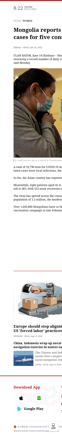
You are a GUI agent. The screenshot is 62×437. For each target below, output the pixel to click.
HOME (17, 20)
